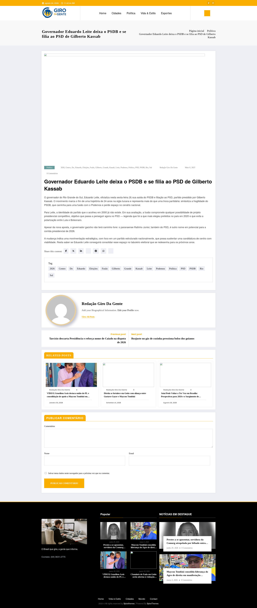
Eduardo (78, 168)
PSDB (142, 168)
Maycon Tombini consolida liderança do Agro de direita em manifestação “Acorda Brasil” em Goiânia (143, 546)
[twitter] (73, 251)
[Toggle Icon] (207, 13)
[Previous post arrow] (45, 338)
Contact (153, 598)
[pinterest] (96, 251)
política (131, 168)
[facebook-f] (208, 3)
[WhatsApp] (103, 251)
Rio (147, 168)
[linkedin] (81, 251)
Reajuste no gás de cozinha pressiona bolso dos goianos (162, 338)
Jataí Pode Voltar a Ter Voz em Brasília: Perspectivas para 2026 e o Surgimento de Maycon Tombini (180, 395)
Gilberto (98, 168)
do (73, 168)
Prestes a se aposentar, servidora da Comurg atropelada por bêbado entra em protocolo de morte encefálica (113, 546)
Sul (150, 168)
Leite (118, 168)
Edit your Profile (126, 310)
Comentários (49, 426)
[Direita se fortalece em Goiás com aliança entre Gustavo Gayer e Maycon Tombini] (128, 374)
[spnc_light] (200, 13)
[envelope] (88, 251)
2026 (63, 168)
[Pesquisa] (195, 13)
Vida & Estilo (148, 13)
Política (131, 13)
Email (131, 453)
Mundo (142, 598)
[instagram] (213, 3)
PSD (137, 168)
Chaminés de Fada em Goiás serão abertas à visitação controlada (143, 575)
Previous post (118, 334)
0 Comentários (52, 173)
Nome (46, 453)
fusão (92, 168)
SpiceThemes (152, 603)
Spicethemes (129, 603)
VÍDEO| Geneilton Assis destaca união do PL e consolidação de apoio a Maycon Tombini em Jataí (68, 395)
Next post (136, 334)
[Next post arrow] (212, 338)
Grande (105, 168)
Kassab (112, 168)
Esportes (166, 13)
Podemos (124, 168)
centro (68, 168)
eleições (86, 168)
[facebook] (66, 251)
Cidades (116, 13)
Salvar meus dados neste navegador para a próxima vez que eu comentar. (79, 473)
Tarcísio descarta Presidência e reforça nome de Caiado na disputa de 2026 (87, 340)
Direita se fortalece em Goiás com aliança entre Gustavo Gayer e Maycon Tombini (125, 395)
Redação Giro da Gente (169, 168)
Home (102, 13)
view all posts (88, 317)
